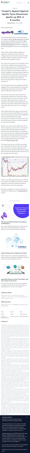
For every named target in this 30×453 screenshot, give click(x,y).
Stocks (15, 8)
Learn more (22, 296)
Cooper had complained (7, 44)
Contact (12, 314)
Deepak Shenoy (11, 23)
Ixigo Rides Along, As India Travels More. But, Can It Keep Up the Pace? (14, 280)
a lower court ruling (17, 39)
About (2, 311)
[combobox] (21, 3)
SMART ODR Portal (5, 317)
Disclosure (3, 316)
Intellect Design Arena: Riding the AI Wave (14, 253)
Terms (21, 311)
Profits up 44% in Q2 (12, 140)
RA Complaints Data (24, 316)
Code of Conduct (23, 314)
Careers (12, 311)
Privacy (2, 314)
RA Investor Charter (14, 316)
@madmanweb (22, 191)
